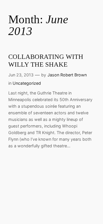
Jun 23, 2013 (20, 74)
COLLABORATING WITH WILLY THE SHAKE (45, 60)
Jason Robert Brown (67, 74)
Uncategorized (27, 83)
